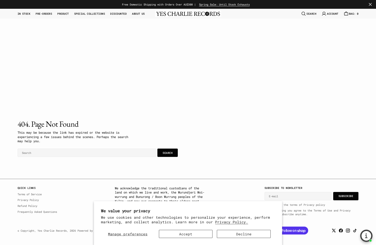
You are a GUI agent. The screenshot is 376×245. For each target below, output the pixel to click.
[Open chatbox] (366, 236)
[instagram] (347, 230)
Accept (185, 234)
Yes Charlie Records (52, 230)
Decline (244, 234)
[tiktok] (354, 230)
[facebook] (340, 230)
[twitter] (333, 230)
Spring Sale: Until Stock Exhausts (224, 4)
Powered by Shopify (91, 230)
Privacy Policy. (231, 222)
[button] (330, 13)
